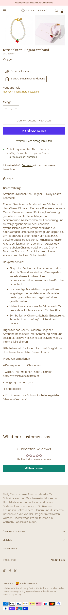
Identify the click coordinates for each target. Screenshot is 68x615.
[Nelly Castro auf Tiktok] (10, 571)
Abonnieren (58, 560)
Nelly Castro (29, 588)
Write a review (34, 468)
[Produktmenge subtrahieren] (6, 109)
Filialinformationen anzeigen (22, 157)
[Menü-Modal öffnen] (4, 10)
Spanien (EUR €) (27, 583)
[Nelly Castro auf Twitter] (15, 571)
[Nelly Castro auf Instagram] (5, 571)
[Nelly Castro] (34, 10)
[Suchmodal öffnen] (56, 10)
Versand (27, 165)
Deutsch (7, 583)
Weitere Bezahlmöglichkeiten (34, 141)
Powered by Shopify (12, 594)
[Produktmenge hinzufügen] (16, 109)
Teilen (11, 179)
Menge (7, 102)
